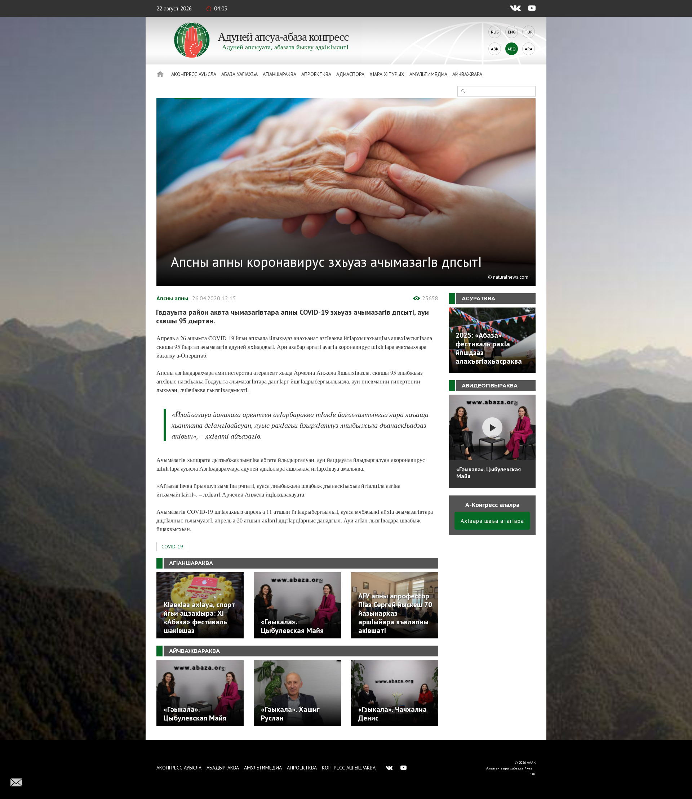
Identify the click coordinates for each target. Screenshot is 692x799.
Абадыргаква (223, 767)
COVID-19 (172, 546)
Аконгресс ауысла (193, 74)
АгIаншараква (279, 74)
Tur (529, 32)
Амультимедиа (428, 74)
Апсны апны (172, 298)
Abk (494, 48)
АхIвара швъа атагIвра (492, 520)
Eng (512, 32)
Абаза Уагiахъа (239, 74)
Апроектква (316, 74)
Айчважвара (467, 74)
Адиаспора (350, 74)
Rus (495, 32)
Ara (528, 48)
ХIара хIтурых (386, 74)
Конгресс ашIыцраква (349, 767)
